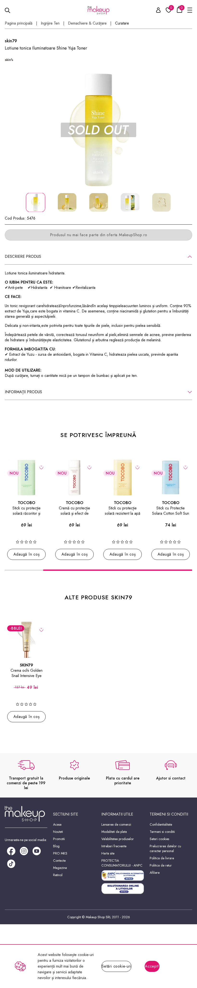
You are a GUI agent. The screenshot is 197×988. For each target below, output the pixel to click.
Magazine (60, 867)
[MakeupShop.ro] (98, 10)
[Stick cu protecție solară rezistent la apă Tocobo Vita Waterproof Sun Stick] (122, 477)
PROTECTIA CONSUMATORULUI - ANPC (121, 863)
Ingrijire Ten (50, 23)
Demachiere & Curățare (87, 23)
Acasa (57, 824)
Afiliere (155, 872)
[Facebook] (11, 850)
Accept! (152, 966)
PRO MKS (60, 853)
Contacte (59, 860)
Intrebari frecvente (113, 846)
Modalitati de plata (114, 831)
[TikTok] (11, 863)
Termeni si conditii (162, 831)
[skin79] (9, 60)
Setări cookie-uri (116, 966)
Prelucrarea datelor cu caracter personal (165, 848)
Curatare (122, 23)
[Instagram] (24, 850)
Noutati (58, 831)
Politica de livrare (162, 858)
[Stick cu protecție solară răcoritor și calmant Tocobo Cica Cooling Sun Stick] (26, 477)
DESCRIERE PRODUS (23, 256)
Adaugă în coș (26, 554)
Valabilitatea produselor (117, 838)
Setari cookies (159, 838)
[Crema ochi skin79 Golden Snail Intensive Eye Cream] (26, 640)
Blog (56, 846)
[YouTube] (36, 850)
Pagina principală (18, 23)
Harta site (107, 853)
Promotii (59, 838)
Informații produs (23, 392)
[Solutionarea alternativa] (122, 875)
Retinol (57, 875)
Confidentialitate (161, 824)
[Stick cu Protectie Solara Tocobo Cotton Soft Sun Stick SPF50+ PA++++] (170, 477)
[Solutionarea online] (122, 888)
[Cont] (155, 10)
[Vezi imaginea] (98, 130)
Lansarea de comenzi (116, 824)
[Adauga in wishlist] (41, 467)
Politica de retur (161, 865)
